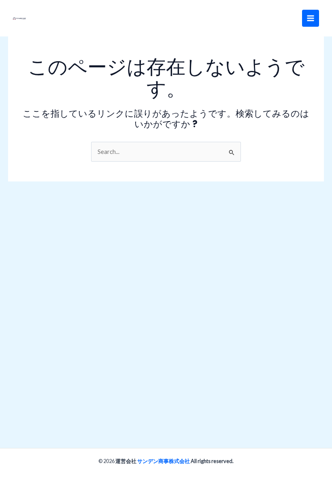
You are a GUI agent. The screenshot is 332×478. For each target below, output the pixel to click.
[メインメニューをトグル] (310, 18)
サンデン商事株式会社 (163, 461)
